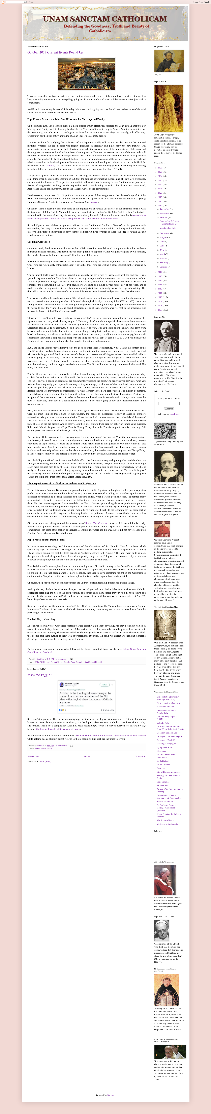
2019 (160, 197)
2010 (160, 297)
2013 (160, 284)
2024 (160, 176)
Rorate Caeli (162, 785)
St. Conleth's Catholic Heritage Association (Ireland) (166, 807)
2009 (160, 301)
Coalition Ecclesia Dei (167, 733)
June (162, 246)
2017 (160, 205)
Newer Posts (33, 756)
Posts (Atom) (45, 761)
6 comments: (61, 746)
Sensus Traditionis (165, 801)
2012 (160, 289)
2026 (160, 168)
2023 (160, 180)
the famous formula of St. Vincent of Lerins (58, 729)
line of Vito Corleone (96, 523)
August (163, 237)
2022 (160, 184)
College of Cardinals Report (169, 736)
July (162, 241)
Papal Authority (77, 662)
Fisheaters (161, 751)
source (51, 165)
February (164, 262)
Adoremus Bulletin (165, 707)
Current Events (57, 662)
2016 (160, 272)
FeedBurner (175, 414)
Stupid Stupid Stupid (93, 662)
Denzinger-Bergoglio (166, 744)
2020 (160, 193)
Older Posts (140, 756)
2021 (160, 189)
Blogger (110, 1095)
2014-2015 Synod (42, 662)
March (163, 258)
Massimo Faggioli (39, 674)
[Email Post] (71, 659)
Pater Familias (163, 782)
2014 (160, 280)
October (164, 217)
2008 (160, 305)
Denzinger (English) (166, 740)
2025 (160, 172)
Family (67, 662)
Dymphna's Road (164, 747)
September (165, 233)
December (165, 209)
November (165, 213)
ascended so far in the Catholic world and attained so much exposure (110, 735)
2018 (160, 201)
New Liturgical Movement (168, 703)
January (164, 267)
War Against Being (165, 820)
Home (87, 756)
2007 (160, 310)
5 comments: (61, 659)
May (162, 250)
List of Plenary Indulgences (169, 772)
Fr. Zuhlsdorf (163, 761)
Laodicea (161, 768)
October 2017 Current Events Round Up (55, 52)
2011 (160, 293)
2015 (160, 276)
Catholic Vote (163, 723)
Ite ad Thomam (164, 764)
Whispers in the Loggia (167, 824)
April (162, 254)
